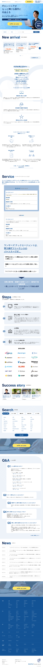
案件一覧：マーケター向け (17, 483)
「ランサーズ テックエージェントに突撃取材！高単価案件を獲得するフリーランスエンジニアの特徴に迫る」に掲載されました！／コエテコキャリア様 (25, 572)
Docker (33, 644)
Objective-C (6, 423)
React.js (5, 424)
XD (8, 650)
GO (24, 604)
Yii (24, 615)
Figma (25, 650)
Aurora (17, 624)
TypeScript (5, 421)
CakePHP (14, 426)
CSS (9, 600)
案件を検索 (21, 435)
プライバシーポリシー (5, 664)
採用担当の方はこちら (18, 659)
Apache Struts (24, 428)
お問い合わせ (4, 659)
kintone (17, 640)
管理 (24, 628)
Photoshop (10, 649)
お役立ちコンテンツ (18, 1)
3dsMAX (25, 651)
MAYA (17, 651)
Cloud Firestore (26, 627)
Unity (31, 428)
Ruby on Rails (24, 424)
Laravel (5, 426)
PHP (13, 417)
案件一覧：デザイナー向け (17, 476)
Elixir (17, 606)
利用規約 (3, 662)
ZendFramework (34, 613)
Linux (9, 632)
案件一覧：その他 (16, 489)
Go (4, 419)
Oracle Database (10, 625)
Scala (13, 423)
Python (5, 417)
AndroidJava (10, 604)
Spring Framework (16, 428)
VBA (16, 607)
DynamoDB (10, 627)
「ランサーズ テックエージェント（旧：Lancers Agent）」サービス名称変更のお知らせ (23, 547)
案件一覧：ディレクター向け (17, 486)
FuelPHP (23, 426)
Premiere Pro (26, 649)
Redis (17, 627)
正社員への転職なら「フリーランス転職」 (20, 662)
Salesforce (9, 640)
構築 (9, 628)
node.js (17, 611)
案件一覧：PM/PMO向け (17, 479)
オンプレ (9, 635)
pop (24, 620)
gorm (17, 620)
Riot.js (17, 612)
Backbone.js (26, 612)
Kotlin (22, 421)
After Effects (33, 649)
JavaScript (32, 419)
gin (32, 619)
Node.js (14, 419)
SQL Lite (25, 625)
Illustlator (17, 649)
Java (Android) (15, 421)
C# (8, 606)
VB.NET (9, 607)
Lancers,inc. (39, 666)
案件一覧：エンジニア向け (17, 473)
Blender (33, 651)
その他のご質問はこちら (35, 535)
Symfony (17, 613)
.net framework (34, 620)
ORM (9, 620)
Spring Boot (18, 619)
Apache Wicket (26, 616)
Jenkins (9, 644)
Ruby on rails (10, 619)
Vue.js (14, 424)
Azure (22, 430)
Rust (24, 606)
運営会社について (4, 661)
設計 (32, 627)
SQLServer (17, 625)
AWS (13, 430)
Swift (31, 421)
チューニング (18, 628)
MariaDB (33, 624)
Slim (16, 615)
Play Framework (34, 616)
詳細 (4, 42)
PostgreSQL (26, 624)
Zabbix (17, 645)
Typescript (25, 600)
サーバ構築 (18, 637)
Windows (25, 632)
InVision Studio (34, 650)
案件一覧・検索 (14, 514)
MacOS (33, 632)
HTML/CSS (23, 419)
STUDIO (9, 651)
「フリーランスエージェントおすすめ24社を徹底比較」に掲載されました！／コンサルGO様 (24, 569)
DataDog (9, 645)
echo (24, 619)
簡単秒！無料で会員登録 (14, 24)
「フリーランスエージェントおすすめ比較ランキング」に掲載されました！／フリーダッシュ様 (25, 562)
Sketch (17, 650)
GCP (31, 430)
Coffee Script (34, 600)
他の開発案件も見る (35, 57)
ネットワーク (10, 637)
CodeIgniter (25, 613)
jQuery (31, 426)
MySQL (5, 430)
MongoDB (33, 625)
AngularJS (5, 428)
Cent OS (17, 632)
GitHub (25, 644)
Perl (16, 603)
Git (16, 644)
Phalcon (9, 615)
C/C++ (31, 423)
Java (31, 417)
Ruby (22, 417)
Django (31, 424)
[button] (40, 48)
